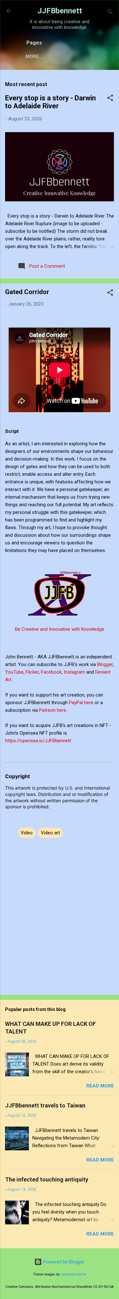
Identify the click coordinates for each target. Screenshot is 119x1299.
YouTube (14, 672)
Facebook (51, 672)
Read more (100, 1086)
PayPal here (81, 702)
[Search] (110, 13)
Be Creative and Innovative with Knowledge (59, 629)
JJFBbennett (59, 10)
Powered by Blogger (63, 1262)
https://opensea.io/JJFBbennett (39, 741)
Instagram (75, 672)
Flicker (32, 672)
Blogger (105, 664)
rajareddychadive (73, 1274)
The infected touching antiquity (46, 1179)
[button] (110, 99)
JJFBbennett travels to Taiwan (45, 1105)
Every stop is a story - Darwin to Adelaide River (50, 102)
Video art (50, 833)
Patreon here (52, 710)
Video (27, 833)
